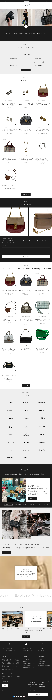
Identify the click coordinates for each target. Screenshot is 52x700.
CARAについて (41, 659)
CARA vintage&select (9, 100)
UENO (38, 504)
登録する (38, 694)
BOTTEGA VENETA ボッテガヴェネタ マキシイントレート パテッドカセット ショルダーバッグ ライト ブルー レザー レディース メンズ (42, 320)
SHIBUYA (45, 504)
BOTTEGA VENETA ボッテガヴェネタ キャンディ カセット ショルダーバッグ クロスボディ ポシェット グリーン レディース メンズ (42, 348)
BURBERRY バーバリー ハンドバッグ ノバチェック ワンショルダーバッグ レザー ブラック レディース (26, 348)
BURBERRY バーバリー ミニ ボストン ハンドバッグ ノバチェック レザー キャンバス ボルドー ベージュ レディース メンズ (9, 158)
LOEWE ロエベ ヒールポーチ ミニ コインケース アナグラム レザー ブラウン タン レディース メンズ (9, 187)
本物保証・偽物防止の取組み (29, 663)
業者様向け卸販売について (28, 667)
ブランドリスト (26, 661)
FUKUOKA (18, 504)
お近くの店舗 (26, 1)
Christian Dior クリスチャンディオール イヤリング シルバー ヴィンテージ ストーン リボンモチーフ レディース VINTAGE (9, 103)
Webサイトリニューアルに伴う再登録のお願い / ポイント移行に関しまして (35, 630)
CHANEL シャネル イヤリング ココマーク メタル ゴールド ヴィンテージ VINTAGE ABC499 (9, 131)
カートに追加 (26, 256)
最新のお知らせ (41, 661)
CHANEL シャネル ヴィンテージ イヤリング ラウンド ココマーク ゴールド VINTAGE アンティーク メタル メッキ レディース (42, 131)
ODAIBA (32, 504)
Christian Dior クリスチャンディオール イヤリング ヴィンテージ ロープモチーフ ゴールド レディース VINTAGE (26, 103)
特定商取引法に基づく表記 (44, 665)
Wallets (26, 269)
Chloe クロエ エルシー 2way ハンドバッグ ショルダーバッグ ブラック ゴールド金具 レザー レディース (26, 131)
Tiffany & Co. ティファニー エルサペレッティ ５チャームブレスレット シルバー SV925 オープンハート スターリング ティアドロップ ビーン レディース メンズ (42, 159)
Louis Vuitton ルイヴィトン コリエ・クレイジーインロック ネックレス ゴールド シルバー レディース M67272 (26, 158)
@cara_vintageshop (26, 47)
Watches (47, 269)
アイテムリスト (26, 659)
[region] (26, 17)
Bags (4, 269)
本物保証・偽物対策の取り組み (10, 650)
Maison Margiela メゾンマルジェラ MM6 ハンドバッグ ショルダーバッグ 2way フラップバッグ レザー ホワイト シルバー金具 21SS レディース (9, 349)
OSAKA (25, 504)
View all (26, 385)
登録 (5, 685)
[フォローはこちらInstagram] (2, 690)
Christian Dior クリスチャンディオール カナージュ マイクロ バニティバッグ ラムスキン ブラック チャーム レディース (9, 377)
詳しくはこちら (26, 37)
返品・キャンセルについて (43, 650)
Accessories (14, 269)
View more (26, 69)
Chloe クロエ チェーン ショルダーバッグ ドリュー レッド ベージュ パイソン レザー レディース (42, 103)
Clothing (36, 269)
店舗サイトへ (33, 498)
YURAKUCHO (8, 504)
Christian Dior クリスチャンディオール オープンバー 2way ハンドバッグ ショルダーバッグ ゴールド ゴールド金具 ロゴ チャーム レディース (26, 321)
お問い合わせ (41, 663)
